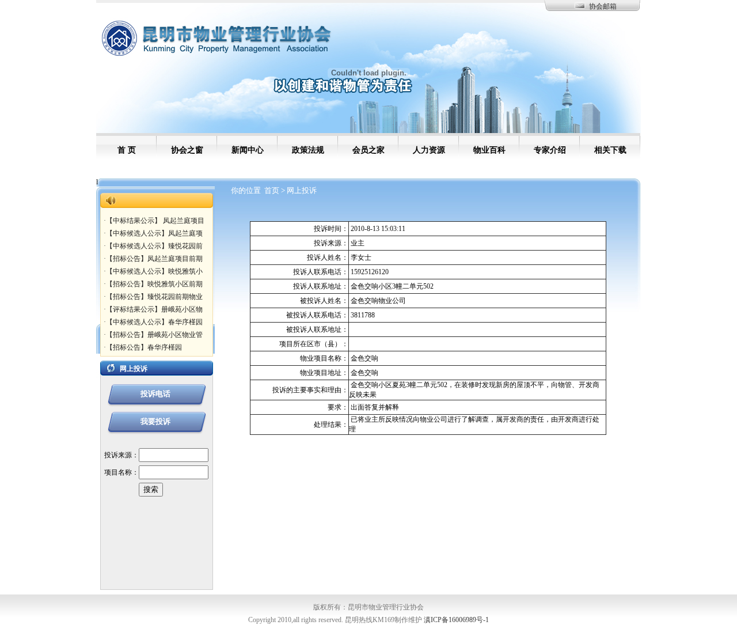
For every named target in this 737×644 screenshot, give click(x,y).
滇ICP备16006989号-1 (456, 620)
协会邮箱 (603, 6)
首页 (271, 190)
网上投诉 (302, 190)
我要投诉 (155, 421)
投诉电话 (155, 393)
